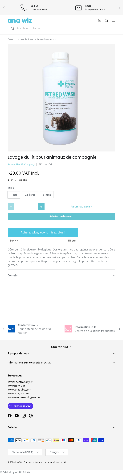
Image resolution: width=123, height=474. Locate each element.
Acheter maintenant (61, 216)
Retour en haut (60, 346)
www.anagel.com (18, 393)
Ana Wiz (19, 462)
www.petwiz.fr (16, 386)
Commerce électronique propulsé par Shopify (45, 462)
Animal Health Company (21, 164)
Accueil (11, 39)
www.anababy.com (19, 389)
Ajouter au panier (81, 206)
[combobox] (61, 28)
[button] (106, 20)
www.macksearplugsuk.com (25, 397)
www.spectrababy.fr (20, 382)
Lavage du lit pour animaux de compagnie (37, 39)
